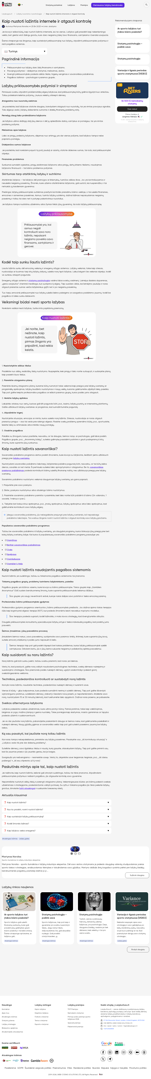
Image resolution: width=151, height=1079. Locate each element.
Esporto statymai (41, 1024)
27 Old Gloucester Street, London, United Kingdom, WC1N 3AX (124, 1020)
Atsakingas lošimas (10, 839)
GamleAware (13, 559)
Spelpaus (11, 554)
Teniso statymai (41, 1020)
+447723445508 (108, 1029)
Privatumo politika (137, 1068)
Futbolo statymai (41, 1017)
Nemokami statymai (76, 1013)
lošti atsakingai (27, 788)
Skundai (96, 1068)
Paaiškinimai (10, 1068)
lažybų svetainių (21, 458)
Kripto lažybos (40, 1009)
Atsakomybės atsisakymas (12, 1032)
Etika (69, 1068)
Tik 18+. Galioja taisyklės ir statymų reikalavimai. (132, 120)
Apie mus (5, 1013)
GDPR (20, 1068)
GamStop (12, 540)
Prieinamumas (59, 1068)
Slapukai (105, 1068)
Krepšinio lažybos (41, 1013)
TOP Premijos (73, 1009)
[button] (20, 4)
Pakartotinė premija (75, 1027)
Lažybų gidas (24, 839)
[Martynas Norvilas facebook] (79, 853)
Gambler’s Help (15, 563)
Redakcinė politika (82, 1068)
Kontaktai (5, 1009)
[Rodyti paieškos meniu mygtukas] (146, 4)
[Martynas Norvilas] (75, 849)
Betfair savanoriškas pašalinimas (23, 545)
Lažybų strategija (9, 1024)
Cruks (9, 549)
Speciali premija (74, 1023)
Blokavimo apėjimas (10, 1028)
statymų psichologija (39, 280)
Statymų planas (8, 1020)
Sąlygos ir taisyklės (119, 1068)
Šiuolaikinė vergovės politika (38, 1068)
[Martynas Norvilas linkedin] (75, 853)
